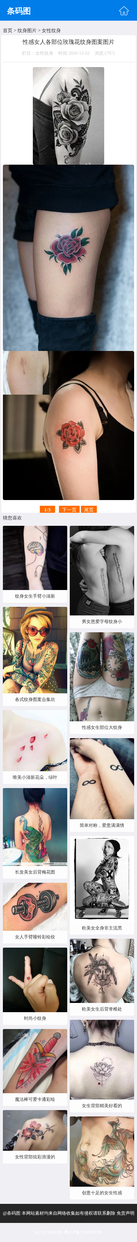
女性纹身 (51, 30)
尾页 (89, 509)
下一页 (69, 509)
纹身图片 (27, 30)
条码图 (19, 11)
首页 (7, 30)
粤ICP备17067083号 (83, 1232)
